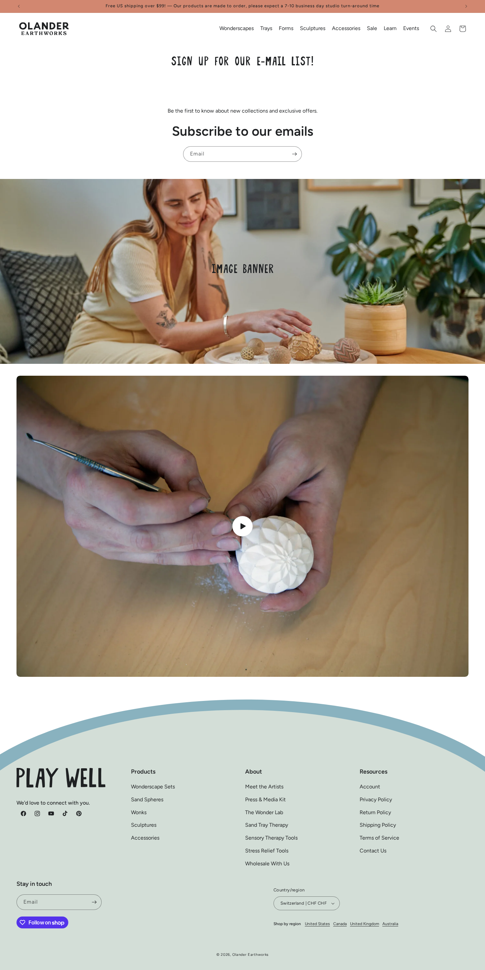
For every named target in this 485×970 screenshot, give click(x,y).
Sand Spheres (147, 799)
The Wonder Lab (264, 812)
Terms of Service (379, 838)
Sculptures (143, 825)
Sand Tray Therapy (266, 825)
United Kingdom (364, 923)
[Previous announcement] (19, 6)
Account (370, 786)
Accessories (145, 838)
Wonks (138, 812)
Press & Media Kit (265, 799)
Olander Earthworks (250, 955)
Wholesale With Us (267, 863)
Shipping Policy (378, 825)
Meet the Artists (264, 786)
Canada (340, 923)
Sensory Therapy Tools (271, 838)
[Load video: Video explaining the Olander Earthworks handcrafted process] (242, 526)
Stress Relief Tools (266, 851)
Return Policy (375, 812)
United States (317, 923)
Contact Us (373, 851)
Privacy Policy (376, 799)
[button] (236, 28)
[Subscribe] (294, 154)
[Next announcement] (466, 6)
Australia (390, 923)
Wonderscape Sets (153, 786)
